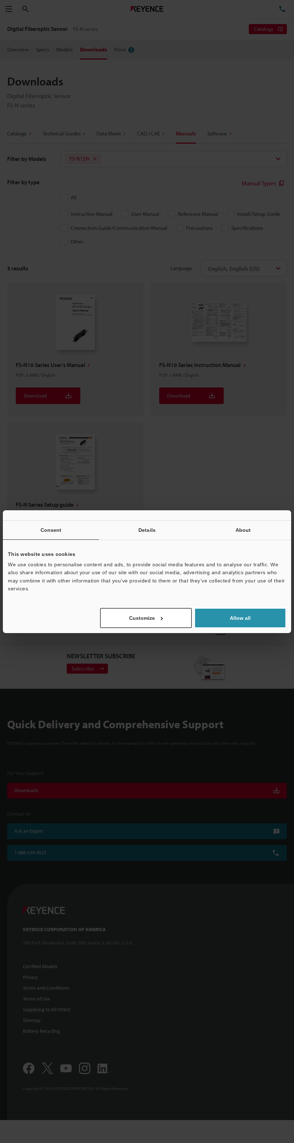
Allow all (240, 618)
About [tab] (243, 530)
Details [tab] (147, 530)
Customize (142, 618)
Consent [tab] (51, 530)
